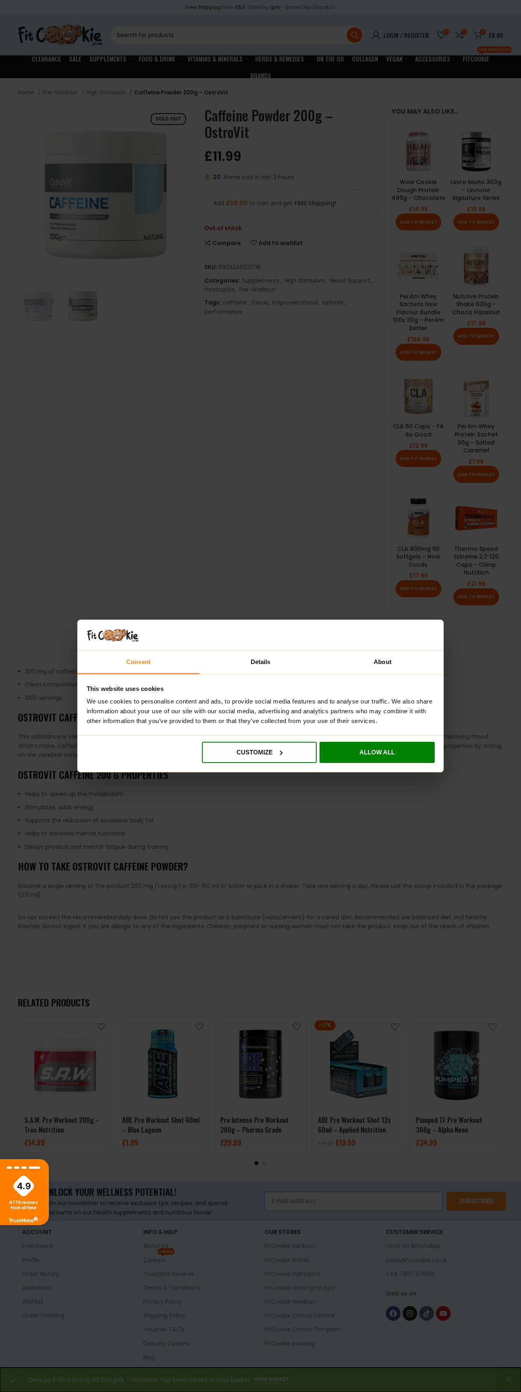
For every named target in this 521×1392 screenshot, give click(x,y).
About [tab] (383, 661)
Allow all (377, 752)
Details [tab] (261, 661)
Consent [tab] (138, 661)
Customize (254, 752)
